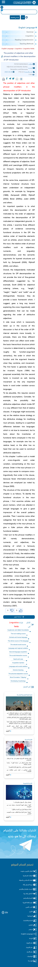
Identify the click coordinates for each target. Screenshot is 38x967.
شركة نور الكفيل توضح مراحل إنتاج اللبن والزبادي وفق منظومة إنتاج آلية (19, 718)
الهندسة (30, 961)
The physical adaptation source (18, 674)
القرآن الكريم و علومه (27, 871)
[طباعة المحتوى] (3, 79)
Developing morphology (18, 681)
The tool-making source (18, 634)
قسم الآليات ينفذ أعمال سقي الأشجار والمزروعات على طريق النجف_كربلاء (19, 727)
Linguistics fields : (29, 49)
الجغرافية (30, 916)
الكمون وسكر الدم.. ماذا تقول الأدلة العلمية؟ (20, 767)
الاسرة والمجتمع (28, 898)
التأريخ (31, 912)
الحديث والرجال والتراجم (26, 889)
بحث (23, 17)
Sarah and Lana (18, 659)
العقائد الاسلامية (28, 876)
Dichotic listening (18, 670)
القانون (31, 925)
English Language (27, 28)
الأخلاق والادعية (28, 894)
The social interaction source (18, 655)
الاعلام (31, 930)
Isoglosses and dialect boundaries (18, 630)
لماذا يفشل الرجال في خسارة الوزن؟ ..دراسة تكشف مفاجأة (19, 763)
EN (2, 7)
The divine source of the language (18, 641)
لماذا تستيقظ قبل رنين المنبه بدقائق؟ (21, 809)
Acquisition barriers (18, 663)
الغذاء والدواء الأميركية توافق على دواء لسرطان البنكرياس (19, 759)
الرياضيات (30, 956)
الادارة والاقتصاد (28, 921)
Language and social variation (18, 666)
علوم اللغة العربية (28, 903)
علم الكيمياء (29, 947)
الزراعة (31, 938)
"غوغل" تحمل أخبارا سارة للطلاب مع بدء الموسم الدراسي (19, 813)
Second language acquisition (18, 652)
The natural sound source (18, 644)
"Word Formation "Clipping (18, 677)
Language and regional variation (18, 648)
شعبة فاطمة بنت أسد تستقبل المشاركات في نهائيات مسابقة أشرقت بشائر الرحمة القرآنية (19, 713)
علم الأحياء (30, 952)
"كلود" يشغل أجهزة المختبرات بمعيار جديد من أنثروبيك (19, 805)
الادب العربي (29, 907)
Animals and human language (18, 637)
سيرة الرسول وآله (28, 885)
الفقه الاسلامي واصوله (26, 880)
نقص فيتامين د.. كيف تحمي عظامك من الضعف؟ (19, 770)
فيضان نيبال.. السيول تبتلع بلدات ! (22, 802)
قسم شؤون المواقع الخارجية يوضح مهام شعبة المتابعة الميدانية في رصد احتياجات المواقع (19, 722)
